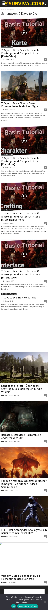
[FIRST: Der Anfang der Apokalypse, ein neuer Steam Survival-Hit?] (24, 511)
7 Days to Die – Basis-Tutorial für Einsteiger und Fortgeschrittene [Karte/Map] (21, 53)
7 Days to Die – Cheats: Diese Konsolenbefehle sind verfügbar (20, 105)
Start (2, 10)
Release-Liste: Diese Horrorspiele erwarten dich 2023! (21, 436)
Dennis (4, 536)
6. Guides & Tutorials (9, 294)
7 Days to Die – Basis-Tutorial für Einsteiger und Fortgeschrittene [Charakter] (21, 161)
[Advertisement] (24, 334)
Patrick (4, 395)
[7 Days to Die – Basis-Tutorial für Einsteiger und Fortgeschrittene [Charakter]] (24, 141)
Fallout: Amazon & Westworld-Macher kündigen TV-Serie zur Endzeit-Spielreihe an (24, 484)
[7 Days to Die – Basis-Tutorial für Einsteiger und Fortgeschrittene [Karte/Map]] (24, 33)
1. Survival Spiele (7, 46)
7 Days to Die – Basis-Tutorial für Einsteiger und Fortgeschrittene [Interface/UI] (21, 274)
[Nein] (45, 602)
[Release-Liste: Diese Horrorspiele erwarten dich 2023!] (24, 416)
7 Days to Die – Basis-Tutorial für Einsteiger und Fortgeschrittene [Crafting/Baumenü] (21, 216)
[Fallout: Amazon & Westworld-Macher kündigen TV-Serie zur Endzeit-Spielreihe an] (24, 462)
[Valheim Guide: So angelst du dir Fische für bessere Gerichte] (24, 557)
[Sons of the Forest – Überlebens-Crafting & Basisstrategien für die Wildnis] (24, 367)
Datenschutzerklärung (28, 606)
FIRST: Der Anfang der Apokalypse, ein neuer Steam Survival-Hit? (24, 531)
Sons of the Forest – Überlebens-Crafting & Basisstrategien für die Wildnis (21, 389)
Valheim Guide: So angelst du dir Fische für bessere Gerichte (20, 577)
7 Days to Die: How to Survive (18, 297)
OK (13, 606)
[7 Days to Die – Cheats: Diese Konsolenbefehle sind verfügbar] (24, 86)
